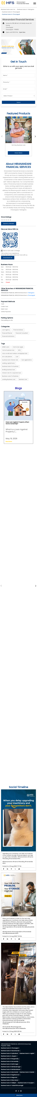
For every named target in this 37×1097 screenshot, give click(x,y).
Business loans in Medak (27, 1072)
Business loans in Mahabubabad (10, 1069)
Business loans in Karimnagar (9, 1064)
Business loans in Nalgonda (9, 1077)
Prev (2, 136)
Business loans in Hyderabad (9, 1053)
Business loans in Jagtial (27, 1053)
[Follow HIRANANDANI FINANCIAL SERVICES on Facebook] (16, 1091)
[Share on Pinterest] (11, 869)
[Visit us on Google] (18, 1091)
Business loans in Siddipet (8, 1083)
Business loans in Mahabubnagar (11, 1067)
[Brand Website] (21, 1091)
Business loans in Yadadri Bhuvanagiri (12, 1085)
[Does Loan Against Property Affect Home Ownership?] (18, 405)
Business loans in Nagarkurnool (10, 1075)
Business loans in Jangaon (9, 1056)
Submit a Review (8, 224)
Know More (18, 153)
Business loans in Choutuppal (9, 1048)
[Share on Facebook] (3, 869)
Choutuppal (31, 295)
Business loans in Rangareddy (10, 1059)
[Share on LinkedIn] (7, 869)
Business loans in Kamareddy (9, 1061)
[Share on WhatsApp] (19, 869)
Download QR (7, 258)
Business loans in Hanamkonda (10, 1051)
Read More (9, 441)
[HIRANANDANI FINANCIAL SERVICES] (15, 3)
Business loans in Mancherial (9, 1072)
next (35, 136)
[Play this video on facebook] (18, 820)
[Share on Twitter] (15, 869)
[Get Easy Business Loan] (18, 130)
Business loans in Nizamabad (9, 1080)
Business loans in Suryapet (26, 1083)
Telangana (31, 293)
